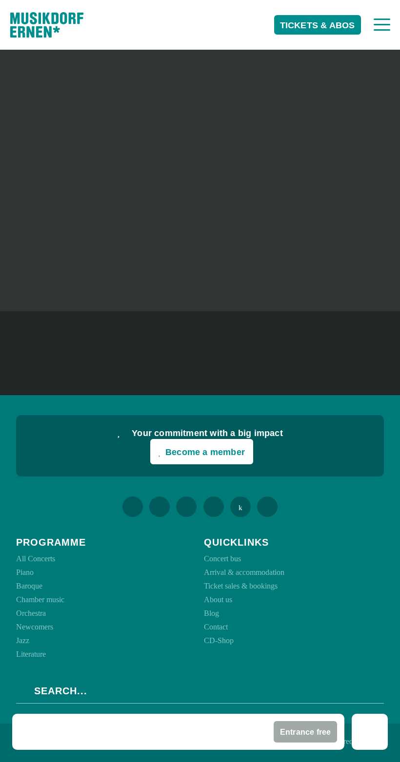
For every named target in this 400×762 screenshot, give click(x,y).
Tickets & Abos (317, 25)
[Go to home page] (46, 25)
